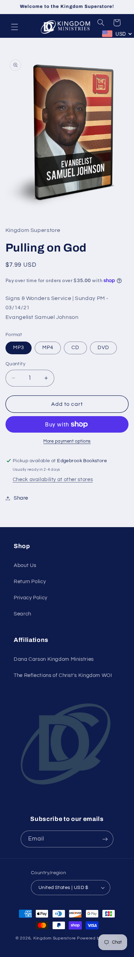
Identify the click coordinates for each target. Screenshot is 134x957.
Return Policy (30, 581)
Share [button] (21, 498)
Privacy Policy (30, 597)
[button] (14, 27)
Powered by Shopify (98, 938)
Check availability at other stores (53, 479)
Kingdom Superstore (54, 938)
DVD (103, 347)
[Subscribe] (105, 839)
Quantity (15, 363)
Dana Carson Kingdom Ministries (54, 659)
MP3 (18, 347)
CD (75, 347)
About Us (25, 565)
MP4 (47, 347)
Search (22, 613)
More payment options (67, 441)
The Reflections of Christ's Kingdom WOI (63, 675)
